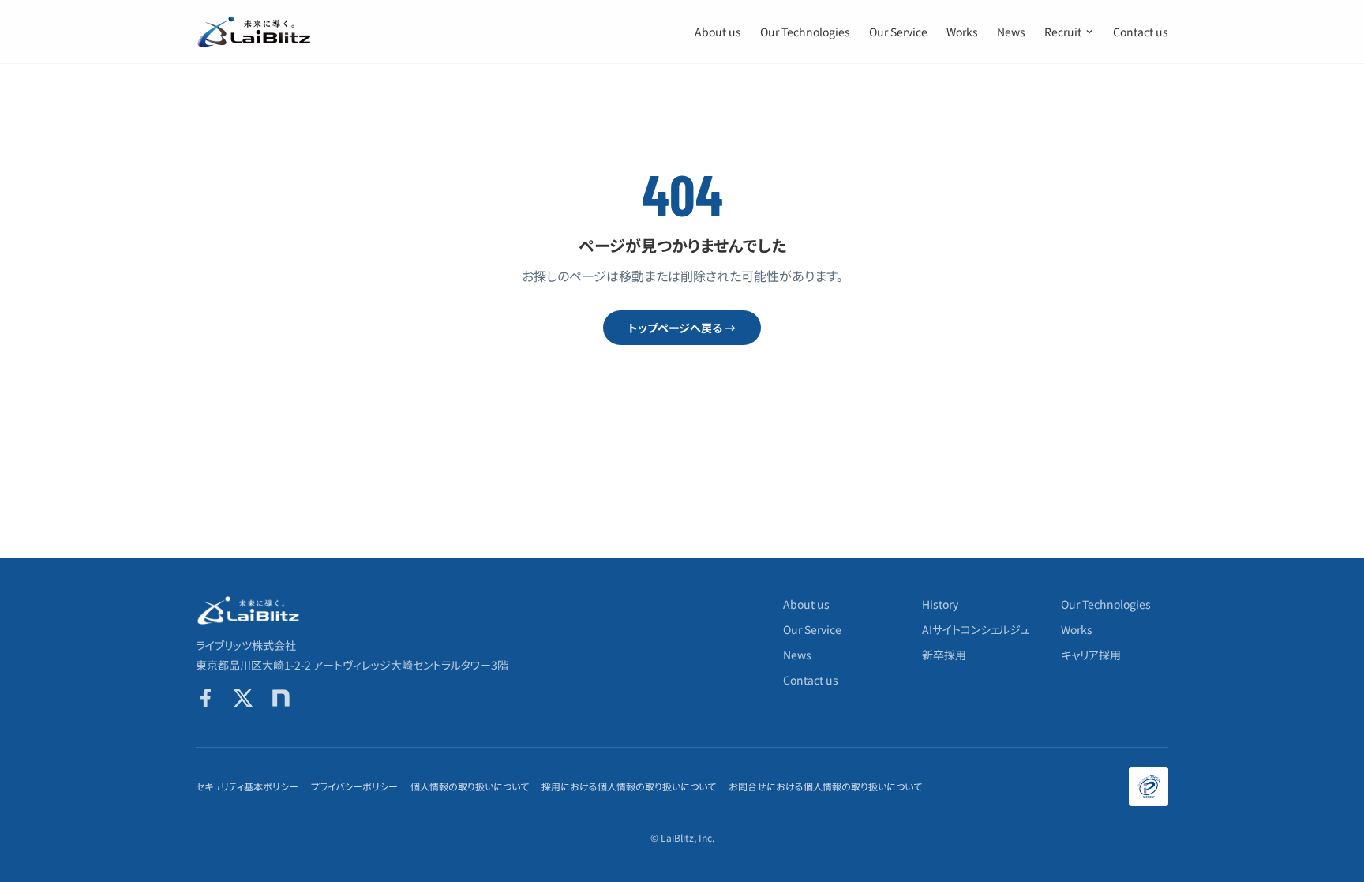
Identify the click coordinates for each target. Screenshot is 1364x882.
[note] (281, 698)
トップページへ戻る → (682, 328)
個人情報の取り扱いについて (469, 786)
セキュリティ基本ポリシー (247, 786)
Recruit (1062, 31)
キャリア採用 (1091, 654)
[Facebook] (205, 698)
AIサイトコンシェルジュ (975, 629)
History (940, 604)
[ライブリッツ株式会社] (255, 31)
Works (962, 31)
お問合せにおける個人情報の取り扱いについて (825, 786)
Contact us (1140, 31)
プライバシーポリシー (354, 786)
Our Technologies (805, 31)
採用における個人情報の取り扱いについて (628, 786)
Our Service (898, 31)
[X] (243, 698)
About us (718, 31)
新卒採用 (944, 654)
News (1011, 31)
